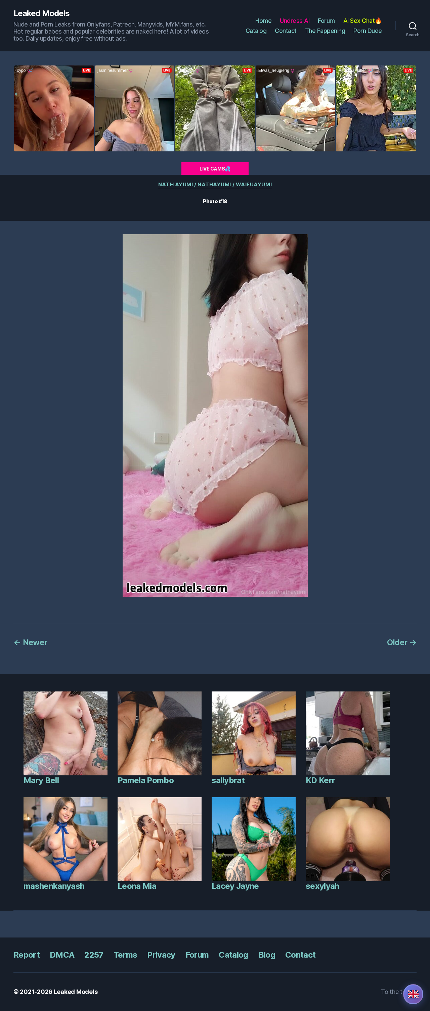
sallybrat (228, 780)
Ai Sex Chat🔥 (362, 20)
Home (263, 20)
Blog (266, 955)
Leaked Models (41, 13)
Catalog (256, 30)
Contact (286, 30)
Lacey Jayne (235, 886)
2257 (93, 955)
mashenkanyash (54, 886)
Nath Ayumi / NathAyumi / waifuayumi (215, 185)
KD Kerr (320, 780)
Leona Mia (137, 886)
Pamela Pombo (146, 780)
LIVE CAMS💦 (215, 169)
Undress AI (294, 20)
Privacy (161, 955)
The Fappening (325, 30)
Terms (125, 955)
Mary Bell (41, 780)
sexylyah (322, 886)
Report (26, 955)
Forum (326, 20)
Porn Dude (367, 30)
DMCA (62, 955)
